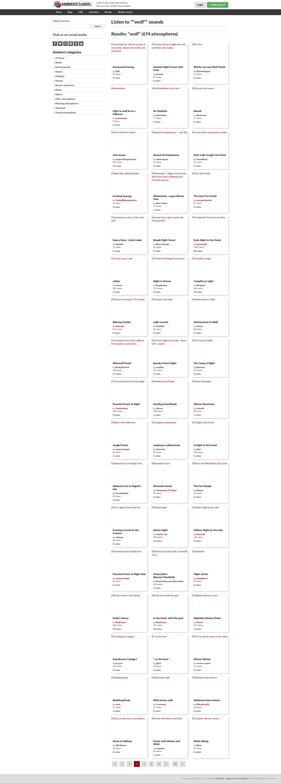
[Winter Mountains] (210, 391)
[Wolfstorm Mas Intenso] (210, 687)
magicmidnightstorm (125, 159)
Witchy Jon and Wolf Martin (210, 67)
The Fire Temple (202, 486)
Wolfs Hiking (201, 741)
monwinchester (204, 200)
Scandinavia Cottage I (125, 659)
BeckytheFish (122, 367)
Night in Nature (162, 281)
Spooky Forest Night (165, 363)
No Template (160, 111)
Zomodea (160, 449)
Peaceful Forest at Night (126, 404)
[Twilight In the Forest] (210, 432)
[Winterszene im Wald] (210, 309)
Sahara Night (160, 530)
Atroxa (199, 622)
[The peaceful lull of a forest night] (129, 391)
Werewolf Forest (122, 363)
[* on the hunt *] (170, 646)
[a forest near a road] (129, 268)
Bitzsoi (199, 490)
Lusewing (161, 704)
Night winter (201, 574)
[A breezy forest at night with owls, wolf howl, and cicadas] (170, 54)
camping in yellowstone (166, 445)
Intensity (119, 326)
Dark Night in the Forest (207, 240)
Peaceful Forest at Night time (129, 574)
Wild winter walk (163, 700)
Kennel (197, 111)
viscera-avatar (203, 663)
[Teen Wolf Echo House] (129, 142)
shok (117, 704)
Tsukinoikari (121, 408)
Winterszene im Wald (206, 322)
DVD (117, 71)
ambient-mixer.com (75, 4)
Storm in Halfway (122, 741)
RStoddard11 (202, 704)
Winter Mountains (204, 404)
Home (59, 12)
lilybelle (119, 244)
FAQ (81, 12)
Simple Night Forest (164, 240)
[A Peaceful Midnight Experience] (170, 268)
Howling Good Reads (165, 404)
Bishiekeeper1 (203, 71)
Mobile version (125, 12)
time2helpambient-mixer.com (262, 778)
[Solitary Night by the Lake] (210, 517)
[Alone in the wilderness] (129, 432)
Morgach (200, 285)
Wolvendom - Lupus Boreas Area (168, 197)
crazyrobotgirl (122, 449)
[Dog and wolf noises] (210, 98)
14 (175, 764)
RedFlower (120, 622)
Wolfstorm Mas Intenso (207, 700)
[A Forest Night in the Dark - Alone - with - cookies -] (170, 350)
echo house (119, 155)
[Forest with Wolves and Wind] (170, 728)
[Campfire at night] (210, 268)
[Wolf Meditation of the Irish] (170, 98)
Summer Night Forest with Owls (168, 68)
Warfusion (201, 115)
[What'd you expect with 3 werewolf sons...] (170, 561)
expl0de (160, 367)
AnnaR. (159, 74)
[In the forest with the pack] (170, 605)
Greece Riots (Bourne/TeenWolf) (164, 575)
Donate (108, 12)
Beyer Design (162, 244)
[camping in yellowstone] (170, 432)
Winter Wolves (202, 659)
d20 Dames (120, 745)
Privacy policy (189, 778)
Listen (118, 61)
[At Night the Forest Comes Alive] (210, 227)
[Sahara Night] (170, 517)
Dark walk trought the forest (210, 155)
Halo (198, 449)
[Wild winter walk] (170, 687)
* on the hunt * (161, 659)
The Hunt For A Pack (205, 196)
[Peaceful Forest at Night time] (129, 561)
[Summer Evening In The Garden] (129, 309)
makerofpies (162, 159)
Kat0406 (160, 326)
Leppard (160, 748)
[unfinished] (210, 561)
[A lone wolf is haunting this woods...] (210, 142)
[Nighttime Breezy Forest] (210, 605)
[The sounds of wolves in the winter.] (210, 646)
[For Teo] (210, 54)
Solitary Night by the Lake (208, 530)
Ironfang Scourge (122, 196)
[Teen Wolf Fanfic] (210, 183)
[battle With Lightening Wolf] (129, 183)
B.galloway (161, 285)
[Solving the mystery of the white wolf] (129, 227)
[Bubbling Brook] (129, 687)
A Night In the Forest (205, 445)
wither (116, 281)
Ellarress (200, 367)
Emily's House (120, 618)
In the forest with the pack (168, 618)
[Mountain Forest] (170, 473)
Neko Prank (161, 203)
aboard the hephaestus (166, 155)
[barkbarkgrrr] (129, 98)
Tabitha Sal (161, 534)
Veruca (159, 408)
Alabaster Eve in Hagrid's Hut (127, 487)
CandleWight (121, 493)
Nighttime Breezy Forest (207, 618)
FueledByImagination (126, 200)
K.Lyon (118, 663)
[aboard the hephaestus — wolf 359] (170, 142)
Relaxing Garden (122, 322)
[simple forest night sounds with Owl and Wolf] (170, 227)
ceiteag (119, 537)
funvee (118, 285)
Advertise (93, 12)
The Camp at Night (204, 363)
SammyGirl (201, 244)
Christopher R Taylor (166, 490)
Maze (199, 745)
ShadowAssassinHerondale (170, 581)
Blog (70, 12)
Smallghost (202, 578)
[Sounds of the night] (170, 309)
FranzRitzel (202, 159)
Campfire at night (203, 281)
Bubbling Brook (121, 700)
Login (200, 5)
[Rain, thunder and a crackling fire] (129, 728)
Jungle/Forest (120, 445)
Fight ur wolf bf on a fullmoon (124, 112)
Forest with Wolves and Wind (166, 742)
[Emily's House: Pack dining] (129, 605)
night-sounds (160, 322)
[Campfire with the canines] (210, 728)
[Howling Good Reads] (170, 391)
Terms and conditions (205, 778)
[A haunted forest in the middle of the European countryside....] (129, 350)
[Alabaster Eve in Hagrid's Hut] (129, 473)
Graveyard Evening (123, 67)
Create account (217, 5)
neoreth (200, 408)
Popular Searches (61, 21)
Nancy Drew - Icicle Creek (127, 240)
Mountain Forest (162, 486)
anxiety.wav (121, 118)
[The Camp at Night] (210, 350)
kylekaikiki (161, 115)
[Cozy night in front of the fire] (129, 517)
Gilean (199, 326)
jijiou (158, 663)
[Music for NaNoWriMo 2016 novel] (210, 473)
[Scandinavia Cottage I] (129, 646)
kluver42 (200, 534)
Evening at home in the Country (126, 531)
